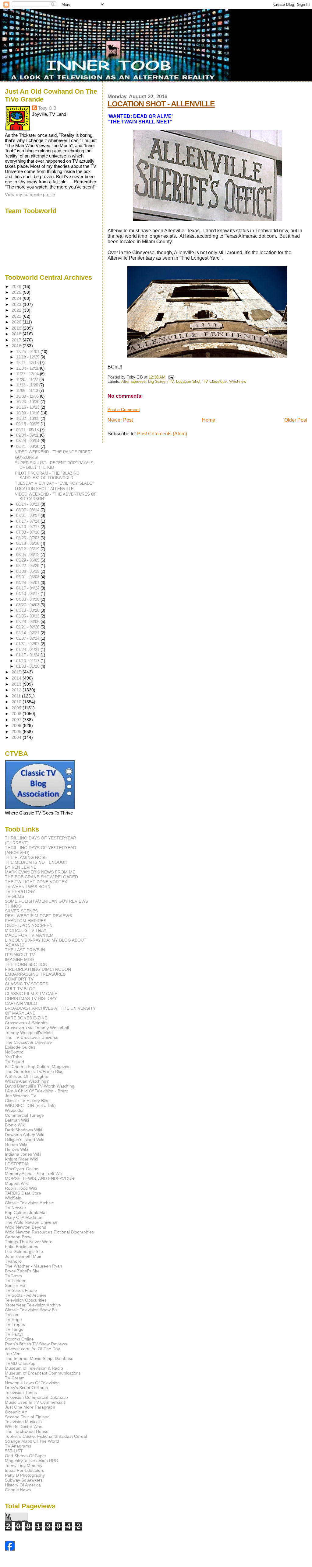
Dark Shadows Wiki (23, 1129)
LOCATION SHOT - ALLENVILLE (161, 103)
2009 (17, 707)
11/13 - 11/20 (27, 385)
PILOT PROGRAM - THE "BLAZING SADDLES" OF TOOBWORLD (47, 475)
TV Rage (13, 1319)
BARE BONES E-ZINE (26, 1017)
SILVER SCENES (21, 910)
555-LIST (14, 1450)
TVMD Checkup (20, 1363)
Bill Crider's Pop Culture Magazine (38, 1066)
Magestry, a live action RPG (31, 1460)
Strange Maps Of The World (32, 1441)
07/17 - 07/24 (28, 521)
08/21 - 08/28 (28, 446)
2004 (17, 737)
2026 (17, 286)
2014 (17, 678)
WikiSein (13, 1197)
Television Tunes (21, 1392)
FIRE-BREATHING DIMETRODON (38, 969)
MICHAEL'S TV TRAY (25, 930)
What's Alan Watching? (27, 1081)
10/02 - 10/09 (28, 418)
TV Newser (15, 1207)
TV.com (12, 1314)
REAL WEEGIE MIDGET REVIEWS (38, 915)
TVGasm (13, 1275)
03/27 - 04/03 (28, 605)
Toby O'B (47, 108)
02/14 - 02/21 (28, 633)
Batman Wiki (17, 1120)
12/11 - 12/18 (28, 362)
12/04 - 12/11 (28, 368)
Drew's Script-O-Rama (26, 1387)
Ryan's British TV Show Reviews (36, 1343)
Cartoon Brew (18, 1236)
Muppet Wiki (17, 1183)
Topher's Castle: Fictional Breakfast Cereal (46, 1436)
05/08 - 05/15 (28, 571)
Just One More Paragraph (30, 1407)
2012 (17, 689)
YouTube (13, 1056)
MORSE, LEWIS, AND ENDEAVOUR (39, 1178)
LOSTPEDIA (17, 1163)
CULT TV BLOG (20, 988)
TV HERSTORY (20, 891)
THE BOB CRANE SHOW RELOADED (41, 876)
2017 (17, 339)
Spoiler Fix (15, 1285)
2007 (17, 719)
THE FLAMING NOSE (26, 857)
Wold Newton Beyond (25, 1227)
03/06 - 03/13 (28, 616)
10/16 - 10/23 (28, 407)
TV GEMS (14, 896)
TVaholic (13, 1261)
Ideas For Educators (24, 1470)
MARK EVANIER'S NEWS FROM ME (40, 872)
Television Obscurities (26, 1300)
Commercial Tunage (24, 1115)
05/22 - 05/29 (28, 565)
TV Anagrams (18, 1446)
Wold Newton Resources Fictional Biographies (49, 1232)
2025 (17, 292)
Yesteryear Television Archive (33, 1304)
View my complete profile (30, 194)
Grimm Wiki (16, 1144)
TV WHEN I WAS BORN (28, 886)
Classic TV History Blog (27, 1100)
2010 (17, 701)
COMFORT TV (19, 979)
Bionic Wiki (15, 1124)
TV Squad (14, 1061)
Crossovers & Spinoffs (26, 1022)
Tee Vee (12, 1353)
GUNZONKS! (26, 457)
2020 (17, 322)
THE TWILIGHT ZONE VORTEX (36, 881)
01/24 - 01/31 (28, 649)
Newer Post (120, 420)
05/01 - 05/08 (28, 577)
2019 (17, 328)
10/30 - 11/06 (28, 396)
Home (208, 420)
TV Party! (14, 1334)
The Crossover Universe (28, 1042)
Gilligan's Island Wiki (24, 1139)
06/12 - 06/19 (28, 549)
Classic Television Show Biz (31, 1309)
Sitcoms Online (19, 1339)
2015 (17, 671)
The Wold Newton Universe (31, 1222)
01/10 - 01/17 (28, 661)
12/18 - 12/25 (28, 357)
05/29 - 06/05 (28, 560)
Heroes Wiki (16, 1149)
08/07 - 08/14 (28, 510)
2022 (17, 310)
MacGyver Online (21, 1168)
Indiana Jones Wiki (23, 1154)
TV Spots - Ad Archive (26, 1295)
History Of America (23, 1484)
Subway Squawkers (24, 1480)
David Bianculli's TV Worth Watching (39, 1086)
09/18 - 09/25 (28, 424)
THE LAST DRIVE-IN (25, 949)
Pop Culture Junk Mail (26, 1212)
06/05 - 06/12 (28, 554)
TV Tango (14, 1329)
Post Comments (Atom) (162, 433)
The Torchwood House (26, 1431)
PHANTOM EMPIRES (25, 920)
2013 (17, 684)
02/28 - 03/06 (28, 621)
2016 (17, 345)
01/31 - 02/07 (28, 644)
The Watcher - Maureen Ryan (33, 1266)
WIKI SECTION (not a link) (30, 1105)
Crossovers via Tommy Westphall (37, 1027)
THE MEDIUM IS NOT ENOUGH (36, 862)
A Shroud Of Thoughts (26, 1076)
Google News (18, 1489)
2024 (17, 298)
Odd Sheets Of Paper (25, 1455)
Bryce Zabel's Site (22, 1270)
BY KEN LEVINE (20, 867)
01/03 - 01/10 (28, 666)
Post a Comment (124, 409)
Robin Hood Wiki (21, 1188)
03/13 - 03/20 (28, 610)
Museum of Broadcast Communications (43, 1373)
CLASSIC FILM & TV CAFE (31, 993)
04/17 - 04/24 (28, 588)
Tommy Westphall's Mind (29, 1032)
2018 (17, 333)
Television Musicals (23, 1421)
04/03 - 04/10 (28, 599)
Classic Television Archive (29, 1202)
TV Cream (15, 1377)
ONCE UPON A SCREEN (28, 925)
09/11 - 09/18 (28, 429)
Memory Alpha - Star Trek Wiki (34, 1173)
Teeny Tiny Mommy (23, 1465)
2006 (17, 725)
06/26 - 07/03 (28, 538)
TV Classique (215, 381)
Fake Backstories (21, 1246)
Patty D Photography (25, 1475)
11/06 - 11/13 (27, 390)
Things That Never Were (28, 1241)
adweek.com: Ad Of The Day (32, 1348)
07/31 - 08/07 (28, 515)
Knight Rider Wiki (21, 1159)
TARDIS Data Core (23, 1193)
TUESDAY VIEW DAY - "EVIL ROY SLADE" (54, 483)
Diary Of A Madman (23, 1217)
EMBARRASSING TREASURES (35, 974)
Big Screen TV (161, 381)
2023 (17, 304)
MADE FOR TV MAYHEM (29, 935)
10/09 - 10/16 (28, 413)
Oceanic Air (16, 1412)
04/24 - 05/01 (28, 582)
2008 (17, 713)
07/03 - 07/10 (28, 532)
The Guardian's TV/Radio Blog (34, 1071)
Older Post (295, 420)
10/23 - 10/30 (28, 402)
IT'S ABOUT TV (20, 954)
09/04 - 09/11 (28, 435)
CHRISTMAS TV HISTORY (31, 998)
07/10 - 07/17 (28, 526)
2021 (17, 316)
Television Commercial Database (36, 1397)
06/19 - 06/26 (28, 543)
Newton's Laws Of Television (32, 1382)
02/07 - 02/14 (28, 638)
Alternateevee (133, 381)
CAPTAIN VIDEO (21, 1003)
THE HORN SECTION (26, 964)
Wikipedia (14, 1110)
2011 (17, 696)
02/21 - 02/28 (28, 627)
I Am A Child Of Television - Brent (36, 1090)
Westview (237, 381)
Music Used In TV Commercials (35, 1402)
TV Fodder (15, 1280)
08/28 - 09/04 (28, 440)
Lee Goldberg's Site (24, 1251)
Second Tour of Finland (27, 1416)
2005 (17, 731)
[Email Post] (170, 377)
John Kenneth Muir (23, 1256)
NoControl (14, 1052)
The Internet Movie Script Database (39, 1358)
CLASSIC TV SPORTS (26, 983)
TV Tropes (15, 1324)
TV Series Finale (21, 1290)
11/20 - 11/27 (27, 379)
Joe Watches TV (20, 1095)
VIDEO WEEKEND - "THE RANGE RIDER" (53, 452)
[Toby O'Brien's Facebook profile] (10, 1548)
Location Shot (188, 381)
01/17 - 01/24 (28, 655)
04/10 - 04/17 (28, 593)
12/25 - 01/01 (28, 351)
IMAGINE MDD (19, 959)
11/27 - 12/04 (28, 374)
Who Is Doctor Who (23, 1426)
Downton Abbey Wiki (24, 1134)
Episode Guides (20, 1047)
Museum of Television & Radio (34, 1368)
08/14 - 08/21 (28, 504)
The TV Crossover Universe (31, 1037)
